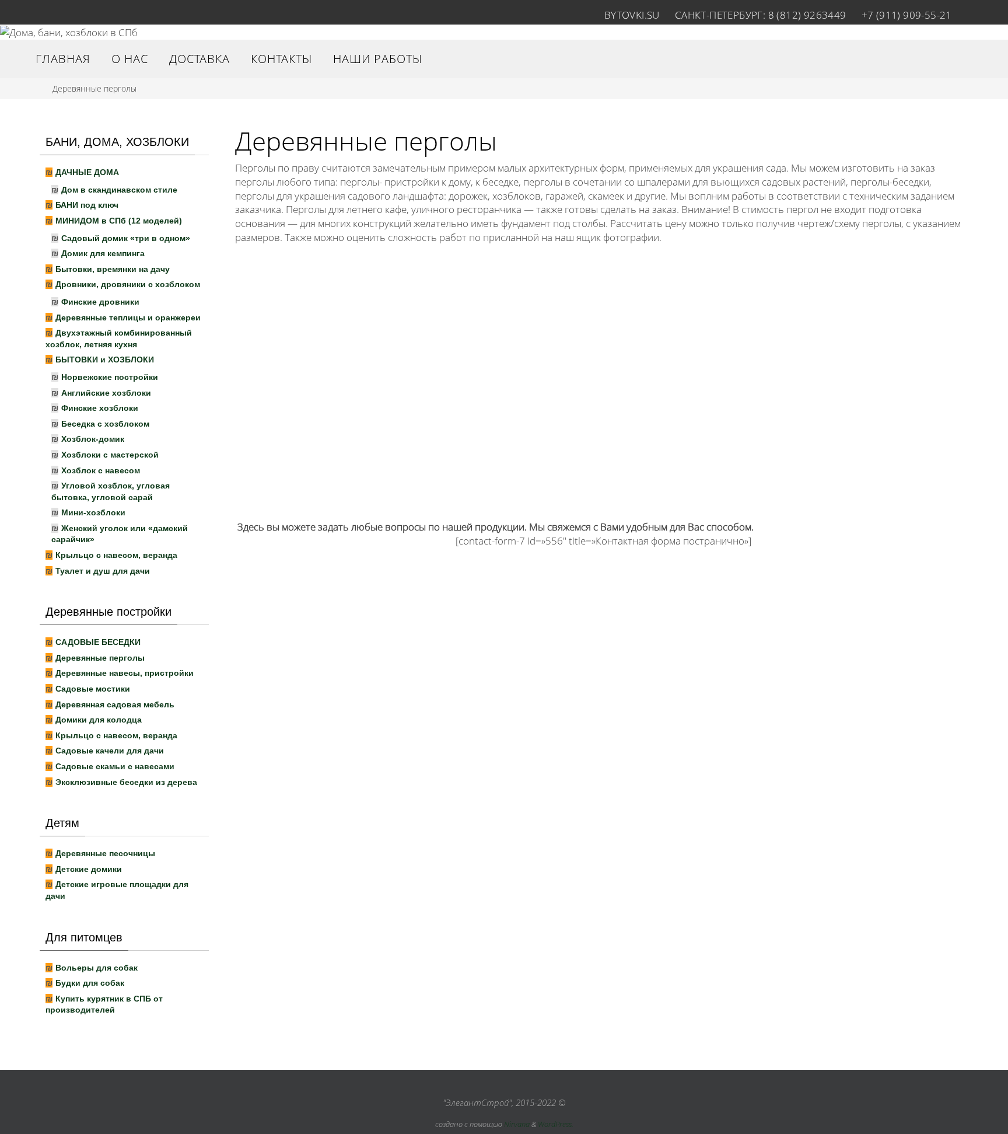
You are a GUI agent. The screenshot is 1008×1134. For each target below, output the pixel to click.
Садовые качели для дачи (109, 750)
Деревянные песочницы (105, 853)
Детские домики (88, 869)
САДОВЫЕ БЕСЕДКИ (98, 642)
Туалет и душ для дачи (102, 570)
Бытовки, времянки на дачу (112, 269)
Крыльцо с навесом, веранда (116, 555)
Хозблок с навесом (100, 470)
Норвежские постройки (109, 377)
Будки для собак (89, 983)
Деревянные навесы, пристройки (124, 673)
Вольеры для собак (96, 967)
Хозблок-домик (92, 439)
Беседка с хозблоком (105, 423)
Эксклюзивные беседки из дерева (126, 782)
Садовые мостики (92, 688)
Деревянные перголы (100, 657)
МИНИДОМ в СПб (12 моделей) (118, 220)
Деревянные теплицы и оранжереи (128, 317)
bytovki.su (632, 15)
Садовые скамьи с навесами (114, 766)
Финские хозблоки (99, 408)
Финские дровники (100, 301)
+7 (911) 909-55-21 (907, 15)
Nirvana (517, 1124)
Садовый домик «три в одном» (125, 238)
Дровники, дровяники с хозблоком (127, 284)
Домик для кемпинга (103, 253)
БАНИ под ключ (86, 205)
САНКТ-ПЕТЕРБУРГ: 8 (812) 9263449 (760, 15)
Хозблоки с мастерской (110, 454)
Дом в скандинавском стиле (119, 189)
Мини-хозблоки (93, 512)
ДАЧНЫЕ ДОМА (87, 172)
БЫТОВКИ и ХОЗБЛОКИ (104, 359)
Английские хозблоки (106, 392)
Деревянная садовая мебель (114, 704)
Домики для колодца (98, 719)
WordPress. (555, 1124)
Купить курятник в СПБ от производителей (104, 1004)
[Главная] (33, 88)
